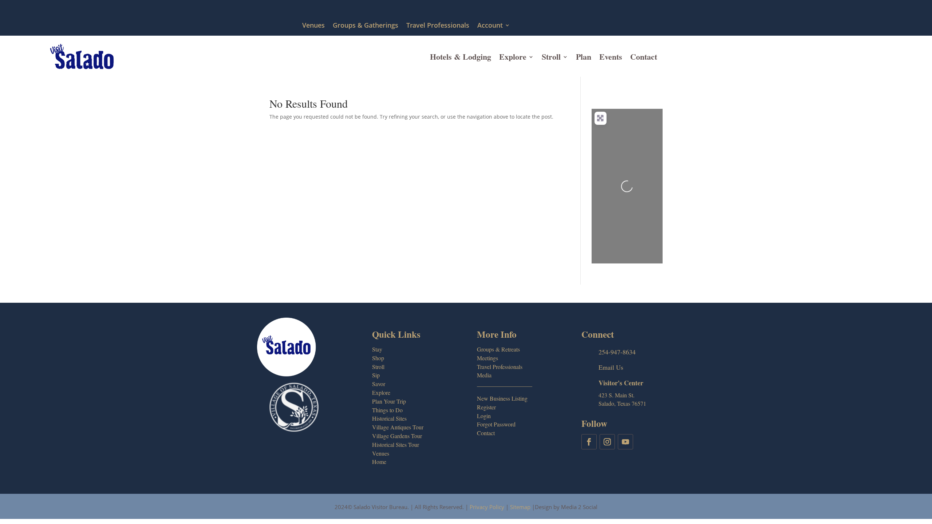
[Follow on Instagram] (607, 441)
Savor (378, 384)
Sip (376, 375)
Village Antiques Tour (397, 427)
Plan (583, 57)
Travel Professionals (437, 25)
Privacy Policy (487, 507)
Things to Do (387, 410)
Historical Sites (389, 418)
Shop (378, 358)
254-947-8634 (617, 352)
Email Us (611, 367)
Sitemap (520, 507)
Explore (512, 57)
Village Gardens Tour (397, 436)
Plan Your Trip (389, 401)
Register (486, 407)
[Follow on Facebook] (589, 441)
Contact (643, 57)
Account (490, 25)
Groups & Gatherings (365, 25)
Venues (313, 25)
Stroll (551, 57)
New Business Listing (502, 398)
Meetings (487, 358)
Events (610, 57)
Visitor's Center (621, 383)
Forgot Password (496, 424)
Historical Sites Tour (395, 444)
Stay (377, 349)
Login (484, 416)
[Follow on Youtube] (625, 441)
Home (379, 461)
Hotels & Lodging (460, 57)
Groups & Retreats (498, 349)
